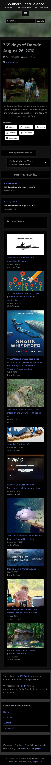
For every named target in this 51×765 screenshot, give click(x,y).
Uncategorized (12, 62)
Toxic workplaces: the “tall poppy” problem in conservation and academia (23, 296)
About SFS (8, 717)
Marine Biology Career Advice (21, 569)
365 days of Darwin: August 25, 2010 (19, 187)
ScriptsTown (37, 762)
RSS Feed (24, 676)
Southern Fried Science (25, 4)
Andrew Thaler (29, 57)
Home (6, 712)
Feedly (23, 686)
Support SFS (9, 728)
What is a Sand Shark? (18, 444)
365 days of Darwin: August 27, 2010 (19, 206)
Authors (7, 723)
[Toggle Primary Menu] (25, 13)
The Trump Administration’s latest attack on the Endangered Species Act (24, 412)
